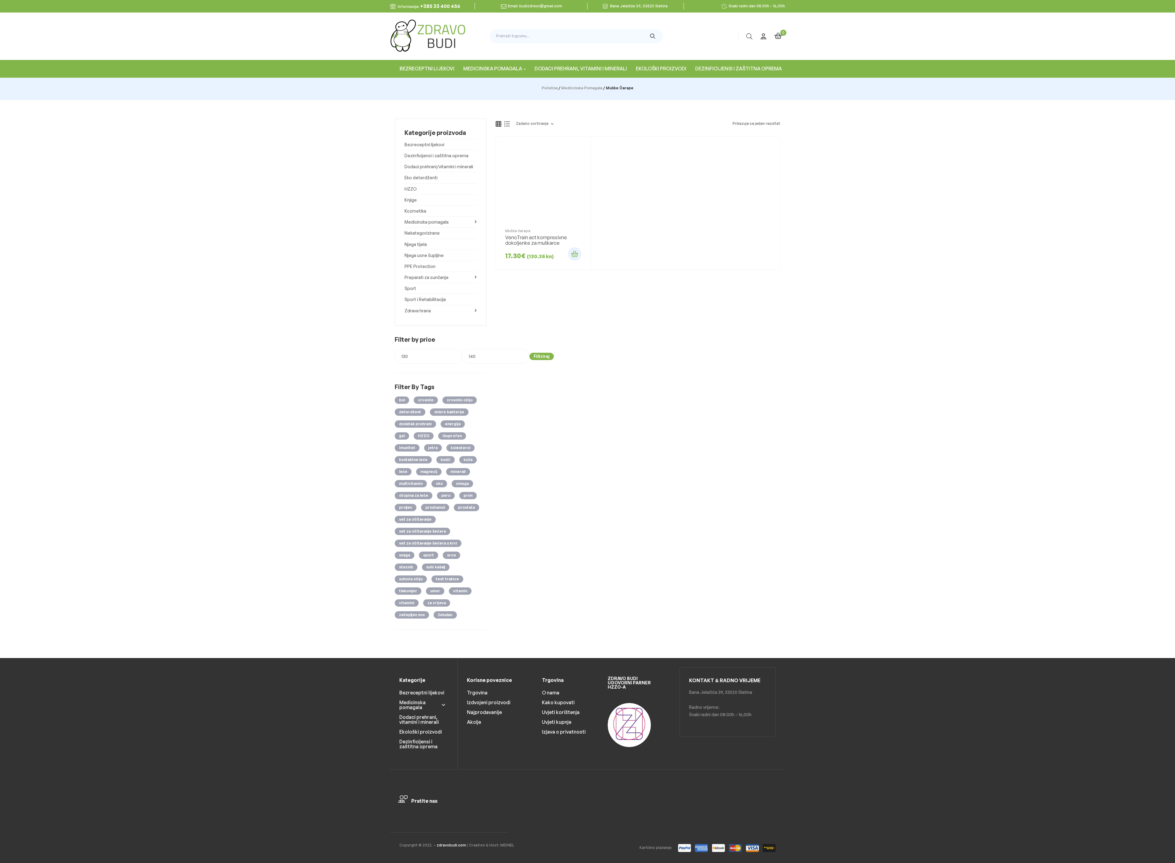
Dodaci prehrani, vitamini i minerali (419, 719)
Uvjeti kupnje (556, 722)
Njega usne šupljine (424, 255)
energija (453, 424)
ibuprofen (452, 435)
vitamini (406, 603)
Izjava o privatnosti (564, 732)
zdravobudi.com (451, 845)
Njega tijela (416, 244)
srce (451, 555)
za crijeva (436, 603)
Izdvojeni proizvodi (488, 702)
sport (428, 555)
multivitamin (411, 483)
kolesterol (460, 447)
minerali (458, 471)
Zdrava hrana (418, 310)
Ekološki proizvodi (420, 732)
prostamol (435, 507)
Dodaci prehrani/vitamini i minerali (439, 166)
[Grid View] (498, 124)
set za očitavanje (415, 519)
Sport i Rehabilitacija (425, 299)
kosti (445, 459)
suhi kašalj (435, 567)
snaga (404, 555)
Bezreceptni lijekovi (424, 144)
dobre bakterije (449, 412)
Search (653, 36)
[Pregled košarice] (778, 36)
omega (462, 483)
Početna (550, 88)
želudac (445, 614)
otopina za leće (413, 495)
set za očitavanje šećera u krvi (428, 543)
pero (445, 495)
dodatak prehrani (415, 424)
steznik (406, 567)
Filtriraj (542, 356)
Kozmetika (415, 211)
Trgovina (477, 693)
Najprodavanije (484, 712)
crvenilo (426, 400)
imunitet (407, 447)
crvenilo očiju (459, 400)
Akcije (474, 722)
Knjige (411, 200)
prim (468, 495)
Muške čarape (517, 231)
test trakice (447, 579)
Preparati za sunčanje (427, 277)
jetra (433, 447)
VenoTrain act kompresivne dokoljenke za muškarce (536, 240)
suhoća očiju (411, 579)
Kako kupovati (558, 702)
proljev (405, 507)
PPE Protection (420, 266)
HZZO (411, 189)
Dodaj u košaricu (574, 254)
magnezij (428, 471)
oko (439, 483)
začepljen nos (412, 614)
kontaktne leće (413, 459)
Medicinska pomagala (581, 88)
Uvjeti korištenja (561, 712)
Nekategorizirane (422, 233)
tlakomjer (408, 591)
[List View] (507, 124)
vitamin (460, 591)
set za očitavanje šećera (422, 531)
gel (402, 435)
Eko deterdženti (421, 177)
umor (435, 591)
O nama (550, 693)
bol (402, 400)
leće (403, 471)
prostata (466, 507)
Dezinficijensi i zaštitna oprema (436, 155)
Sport (410, 288)
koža (468, 459)
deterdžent (410, 412)
